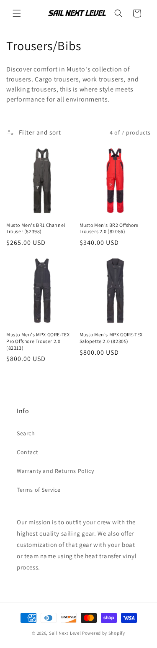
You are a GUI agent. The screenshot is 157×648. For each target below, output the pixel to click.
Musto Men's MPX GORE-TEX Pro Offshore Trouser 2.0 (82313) (37, 341)
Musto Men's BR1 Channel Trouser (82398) (35, 228)
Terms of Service (39, 489)
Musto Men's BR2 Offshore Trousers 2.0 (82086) (109, 228)
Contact (27, 452)
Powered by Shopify (103, 633)
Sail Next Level (65, 633)
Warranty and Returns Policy (55, 471)
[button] (17, 13)
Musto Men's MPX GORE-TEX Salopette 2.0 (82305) (111, 337)
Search (26, 433)
